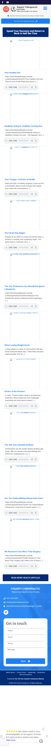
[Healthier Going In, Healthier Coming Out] (25, 122)
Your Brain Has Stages (15, 233)
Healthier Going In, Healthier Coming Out (23, 126)
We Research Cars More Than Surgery (23, 551)
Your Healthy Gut (12, 72)
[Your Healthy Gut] (25, 69)
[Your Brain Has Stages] (25, 229)
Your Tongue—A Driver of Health (20, 179)
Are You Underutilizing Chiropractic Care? (24, 498)
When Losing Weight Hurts (17, 345)
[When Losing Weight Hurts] (25, 342)
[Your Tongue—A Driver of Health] (25, 176)
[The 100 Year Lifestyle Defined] (25, 441)
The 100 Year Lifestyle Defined (19, 445)
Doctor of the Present (15, 391)
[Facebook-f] (6, 612)
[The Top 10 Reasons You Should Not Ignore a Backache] (25, 283)
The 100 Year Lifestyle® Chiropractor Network (29, 679)
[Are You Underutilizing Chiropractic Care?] (25, 495)
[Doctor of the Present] (25, 388)
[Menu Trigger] (45, 8)
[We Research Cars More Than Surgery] (25, 548)
